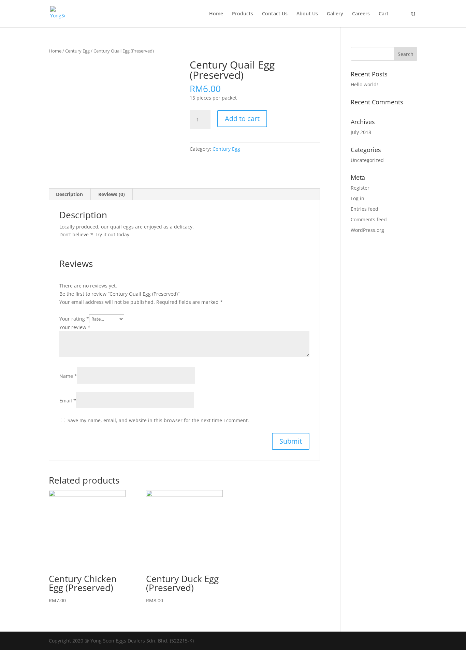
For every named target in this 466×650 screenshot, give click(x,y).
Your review (74, 327)
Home (216, 14)
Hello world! (364, 84)
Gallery (335, 14)
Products (242, 14)
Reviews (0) (111, 194)
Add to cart (242, 118)
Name (68, 376)
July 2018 (361, 132)
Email (67, 400)
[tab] (69, 194)
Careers (361, 14)
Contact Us (275, 14)
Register (360, 187)
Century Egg (77, 51)
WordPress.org (367, 230)
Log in (357, 198)
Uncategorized (367, 160)
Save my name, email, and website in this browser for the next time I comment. (158, 420)
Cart (384, 14)
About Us (307, 14)
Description (69, 194)
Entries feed (364, 209)
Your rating (74, 318)
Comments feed (369, 219)
